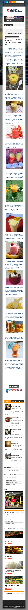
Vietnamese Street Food (12, 31)
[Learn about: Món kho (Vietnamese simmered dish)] (14, 547)
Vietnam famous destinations (11, 482)
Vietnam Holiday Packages (11, 480)
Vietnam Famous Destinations (17, 606)
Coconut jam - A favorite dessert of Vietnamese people (13, 571)
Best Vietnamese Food (9, 528)
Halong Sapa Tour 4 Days (14, 470)
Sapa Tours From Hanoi (10, 484)
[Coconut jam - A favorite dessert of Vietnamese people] (14, 562)
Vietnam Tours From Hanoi (10, 477)
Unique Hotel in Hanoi (9, 523)
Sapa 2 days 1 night (9, 521)
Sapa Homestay (8, 519)
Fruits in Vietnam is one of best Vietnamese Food (12, 586)
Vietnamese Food (8, 36)
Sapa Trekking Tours (9, 517)
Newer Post (7, 397)
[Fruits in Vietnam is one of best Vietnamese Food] (14, 577)
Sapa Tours (7, 514)
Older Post (21, 397)
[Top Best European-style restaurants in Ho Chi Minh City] (14, 532)
